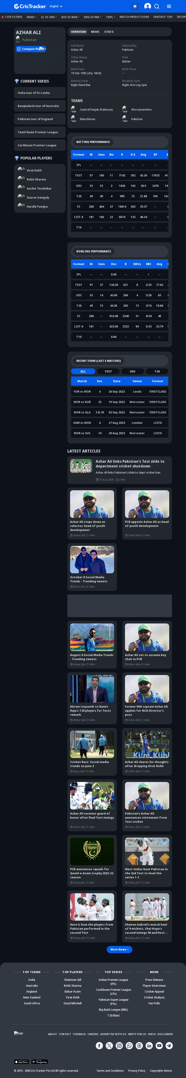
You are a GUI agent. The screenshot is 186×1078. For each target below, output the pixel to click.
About (52, 1034)
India (31, 980)
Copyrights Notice (161, 1071)
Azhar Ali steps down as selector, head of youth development (87, 526)
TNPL (109, 17)
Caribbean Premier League (37, 145)
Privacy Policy (136, 1071)
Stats (109, 32)
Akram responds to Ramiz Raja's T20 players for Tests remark (90, 710)
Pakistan (136, 119)
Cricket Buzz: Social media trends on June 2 (89, 764)
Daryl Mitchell (73, 1003)
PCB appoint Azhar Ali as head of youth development (147, 524)
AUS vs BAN (69, 17)
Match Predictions (134, 17)
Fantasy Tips (163, 17)
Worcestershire (141, 109)
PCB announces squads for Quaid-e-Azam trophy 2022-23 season (91, 873)
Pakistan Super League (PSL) (113, 1001)
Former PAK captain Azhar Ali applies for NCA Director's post (146, 710)
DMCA (152, 1034)
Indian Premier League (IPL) (113, 982)
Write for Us (137, 1034)
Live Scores (13, 17)
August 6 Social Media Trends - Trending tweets (91, 657)
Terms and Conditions (110, 1071)
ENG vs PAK (91, 17)
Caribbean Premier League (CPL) (113, 992)
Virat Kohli (72, 997)
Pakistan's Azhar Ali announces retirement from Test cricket (146, 817)
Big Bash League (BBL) (113, 1009)
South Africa (32, 1003)
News (30, 17)
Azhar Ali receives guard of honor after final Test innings (92, 815)
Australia (32, 985)
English (54, 6)
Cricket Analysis (154, 997)
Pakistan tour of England (35, 119)
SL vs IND (48, 17)
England (32, 991)
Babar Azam (73, 991)
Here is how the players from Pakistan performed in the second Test (91, 928)
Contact (65, 1034)
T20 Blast (113, 1015)
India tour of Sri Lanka (34, 93)
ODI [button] (132, 371)
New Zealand (31, 997)
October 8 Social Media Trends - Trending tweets (89, 579)
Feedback (79, 1034)
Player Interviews (154, 985)
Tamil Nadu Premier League (38, 132)
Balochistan (87, 119)
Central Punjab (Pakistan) (96, 109)
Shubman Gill (72, 980)
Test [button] (108, 371)
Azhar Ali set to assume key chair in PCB (145, 657)
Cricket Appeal (154, 991)
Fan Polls (154, 1003)
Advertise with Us (113, 1034)
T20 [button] (157, 371)
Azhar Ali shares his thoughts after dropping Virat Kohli (147, 764)
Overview (78, 32)
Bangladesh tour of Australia (38, 106)
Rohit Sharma (72, 985)
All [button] (83, 371)
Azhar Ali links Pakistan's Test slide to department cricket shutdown (130, 464)
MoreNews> (119, 949)
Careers (93, 1034)
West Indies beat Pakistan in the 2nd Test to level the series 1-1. (146, 873)
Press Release (154, 980)
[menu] (169, 6)
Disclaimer (165, 1034)
